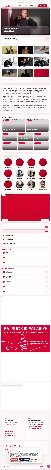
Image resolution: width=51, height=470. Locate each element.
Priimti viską (14, 459)
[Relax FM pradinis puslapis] (9, 5)
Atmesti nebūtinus (24, 459)
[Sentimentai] (48, 466)
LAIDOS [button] (25, 5)
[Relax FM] (41, 466)
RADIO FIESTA (39, 2)
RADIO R (34, 2)
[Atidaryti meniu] (16, 5)
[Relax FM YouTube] (15, 446)
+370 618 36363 (38, 424)
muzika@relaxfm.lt (11, 435)
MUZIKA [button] (19, 5)
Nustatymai (34, 459)
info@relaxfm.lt (9, 431)
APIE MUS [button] (31, 5)
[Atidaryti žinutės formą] (25, 310)
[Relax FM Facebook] (6, 446)
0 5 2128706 (14, 428)
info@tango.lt (37, 426)
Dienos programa (7, 224)
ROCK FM (30, 2)
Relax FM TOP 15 (7, 249)
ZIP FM (26, 2)
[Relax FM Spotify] (19, 446)
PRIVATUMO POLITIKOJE (15, 456)
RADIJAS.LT (45, 2)
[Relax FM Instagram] (11, 446)
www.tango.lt (37, 428)
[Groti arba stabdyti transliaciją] (4, 466)
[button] (42, 5)
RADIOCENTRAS (21, 2)
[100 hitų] (45, 466)
